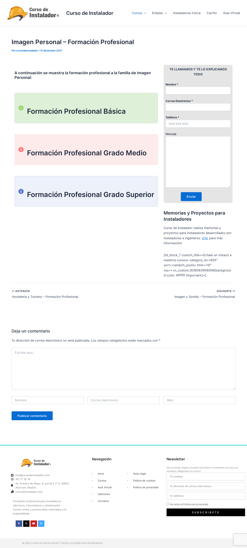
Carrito (212, 13)
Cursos (137, 13)
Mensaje (171, 134)
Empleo (157, 13)
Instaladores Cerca (186, 13)
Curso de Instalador (89, 13)
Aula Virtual (231, 13)
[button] (144, 13)
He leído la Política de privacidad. (189, 504)
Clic (205, 238)
